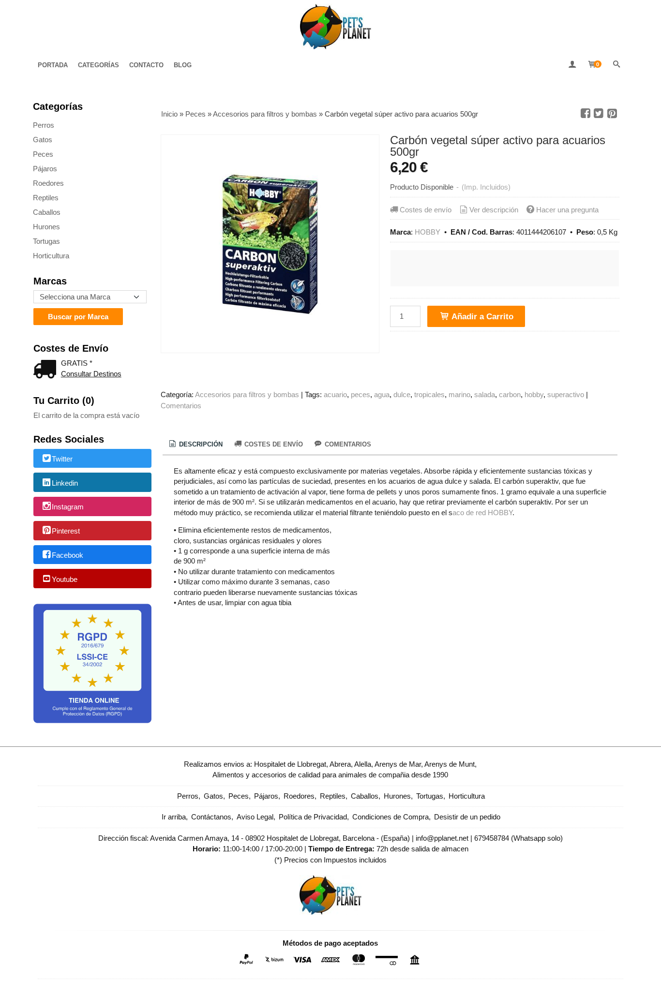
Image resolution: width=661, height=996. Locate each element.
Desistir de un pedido (467, 817)
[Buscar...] (616, 65)
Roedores (48, 183)
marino (459, 394)
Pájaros (45, 168)
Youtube (64, 579)
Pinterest (66, 531)
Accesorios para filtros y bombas (247, 394)
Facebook (67, 555)
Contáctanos (211, 817)
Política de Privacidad (313, 817)
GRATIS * (76, 363)
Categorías (98, 65)
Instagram (68, 507)
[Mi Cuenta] (572, 65)
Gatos (42, 139)
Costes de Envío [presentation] (272, 444)
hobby (534, 394)
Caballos (46, 212)
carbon (510, 394)
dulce (401, 394)
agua (382, 394)
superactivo (565, 394)
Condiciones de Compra (390, 817)
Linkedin (65, 483)
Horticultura (51, 256)
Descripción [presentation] (200, 444)
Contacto (146, 65)
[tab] (195, 444)
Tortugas (46, 241)
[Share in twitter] (598, 113)
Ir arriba (174, 817)
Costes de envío (425, 210)
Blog (183, 65)
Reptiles (46, 197)
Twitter (62, 459)
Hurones (46, 227)
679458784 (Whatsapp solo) (518, 838)
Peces (43, 154)
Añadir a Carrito (481, 316)
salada (484, 394)
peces (360, 394)
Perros (43, 125)
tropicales (429, 394)
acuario (335, 394)
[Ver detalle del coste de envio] (46, 370)
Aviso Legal (255, 817)
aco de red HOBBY (482, 512)
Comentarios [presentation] (347, 444)
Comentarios (181, 405)
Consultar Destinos (91, 374)
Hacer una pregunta (567, 210)
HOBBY (427, 232)
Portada (53, 65)
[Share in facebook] (585, 113)
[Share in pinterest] (612, 113)
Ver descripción (493, 210)
